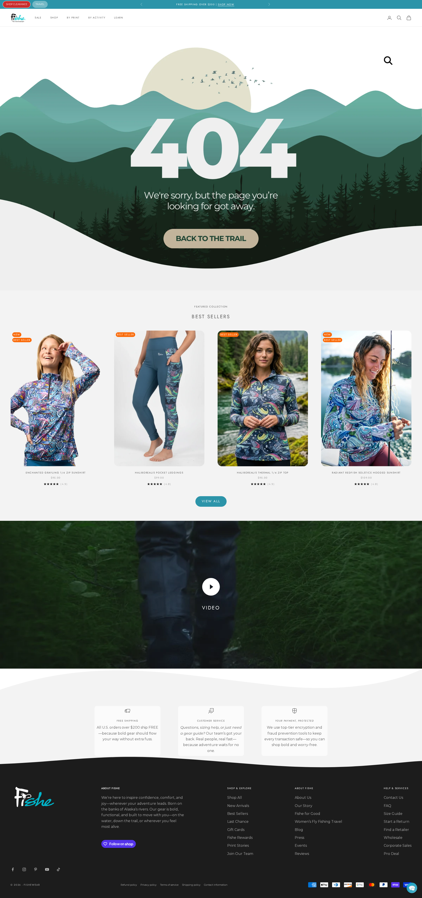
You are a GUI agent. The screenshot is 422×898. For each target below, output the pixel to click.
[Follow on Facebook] (13, 869)
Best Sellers (237, 814)
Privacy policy (148, 884)
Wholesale (393, 838)
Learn (118, 17)
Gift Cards (235, 830)
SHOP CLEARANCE (16, 4)
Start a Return (396, 821)
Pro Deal (391, 854)
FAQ (387, 806)
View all (211, 501)
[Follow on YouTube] (47, 869)
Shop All (234, 798)
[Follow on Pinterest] (35, 869)
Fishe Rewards (240, 838)
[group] (211, 159)
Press (299, 838)
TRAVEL (40, 4)
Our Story (303, 806)
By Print (73, 17)
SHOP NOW (226, 4)
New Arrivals (238, 806)
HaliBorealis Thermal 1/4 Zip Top (263, 472)
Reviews (302, 854)
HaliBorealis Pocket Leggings (159, 472)
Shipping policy (191, 884)
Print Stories (238, 845)
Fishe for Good (307, 814)
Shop (54, 17)
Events (301, 845)
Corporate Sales (397, 845)
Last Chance (238, 821)
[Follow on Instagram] (24, 869)
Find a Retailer (396, 830)
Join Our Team (240, 854)
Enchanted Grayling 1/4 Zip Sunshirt (56, 472)
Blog (299, 830)
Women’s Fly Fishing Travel (318, 821)
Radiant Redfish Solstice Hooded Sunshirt (366, 472)
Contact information (215, 884)
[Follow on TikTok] (58, 869)
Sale (38, 17)
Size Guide (393, 814)
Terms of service (169, 884)
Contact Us (393, 798)
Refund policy (129, 884)
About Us (303, 798)
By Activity (96, 17)
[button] (412, 888)
